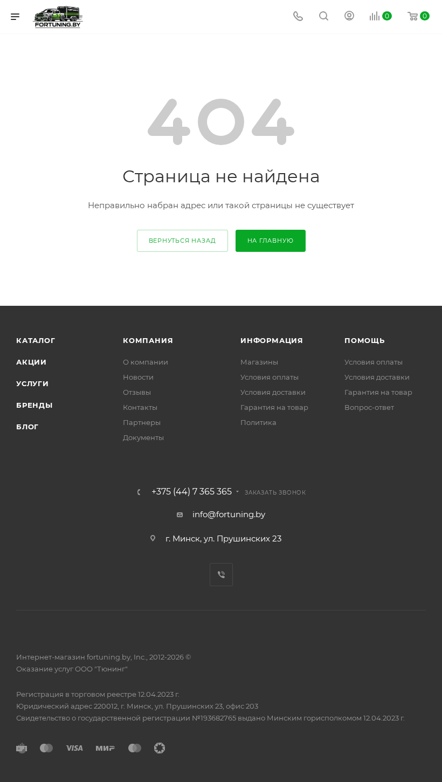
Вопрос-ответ (369, 407)
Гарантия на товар (274, 407)
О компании (145, 362)
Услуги (32, 383)
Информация (271, 340)
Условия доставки (273, 392)
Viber (221, 574)
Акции (31, 362)
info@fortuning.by (228, 514)
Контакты (140, 407)
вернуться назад (182, 240)
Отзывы (137, 392)
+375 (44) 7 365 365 (191, 492)
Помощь (364, 340)
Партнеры (142, 422)
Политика (258, 422)
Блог (27, 426)
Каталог (36, 340)
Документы (143, 437)
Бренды (34, 405)
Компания (148, 340)
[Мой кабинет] (349, 17)
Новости (138, 377)
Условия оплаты (269, 377)
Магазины (259, 362)
